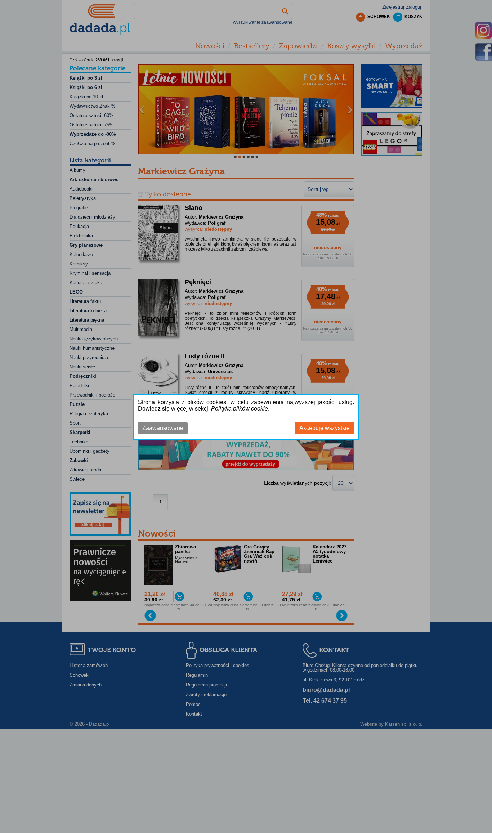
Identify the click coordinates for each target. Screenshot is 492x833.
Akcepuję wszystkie (324, 428)
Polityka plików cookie (239, 409)
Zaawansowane (162, 428)
